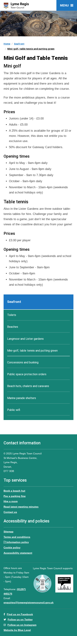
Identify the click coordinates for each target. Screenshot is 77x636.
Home (7, 43)
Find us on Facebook (20, 614)
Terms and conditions (17, 537)
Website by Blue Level (17, 630)
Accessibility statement (18, 552)
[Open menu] (66, 5)
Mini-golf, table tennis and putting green (30, 48)
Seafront (19, 43)
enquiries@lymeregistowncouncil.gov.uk (29, 602)
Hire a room (11, 501)
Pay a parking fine (15, 496)
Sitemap (8, 531)
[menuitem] (38, 302)
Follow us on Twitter (20, 619)
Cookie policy (12, 547)
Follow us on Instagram (22, 624)
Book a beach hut (14, 490)
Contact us (10, 512)
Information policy (17, 542)
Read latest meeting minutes (21, 506)
